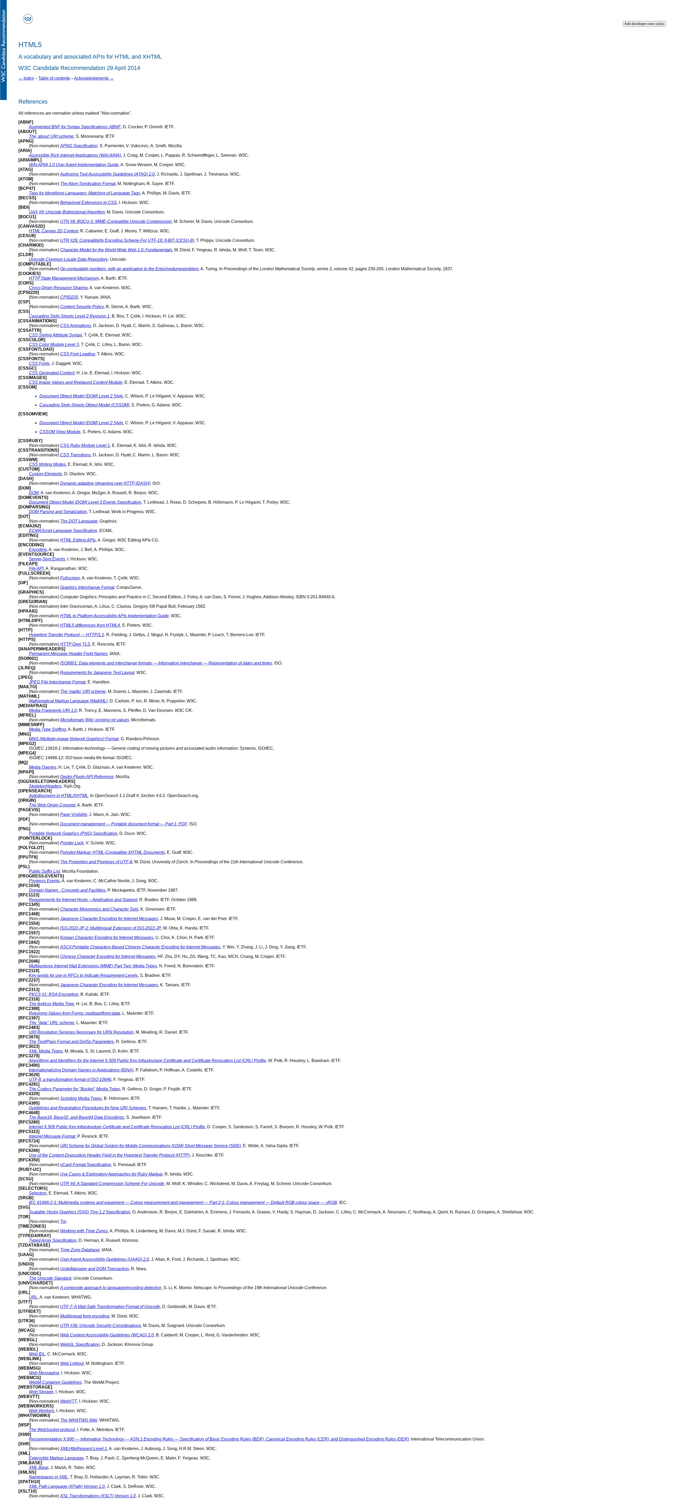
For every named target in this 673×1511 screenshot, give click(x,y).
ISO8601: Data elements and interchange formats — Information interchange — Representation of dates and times (166, 663)
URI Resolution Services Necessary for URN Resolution (81, 1032)
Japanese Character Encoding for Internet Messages (109, 918)
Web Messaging (44, 1373)
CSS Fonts (39, 363)
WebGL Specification (80, 1344)
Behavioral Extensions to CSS (88, 202)
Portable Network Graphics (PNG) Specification (73, 833)
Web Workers (41, 1410)
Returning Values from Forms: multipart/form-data (74, 1013)
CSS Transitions (75, 455)
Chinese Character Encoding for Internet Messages (107, 956)
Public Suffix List (44, 871)
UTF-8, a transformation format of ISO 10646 (70, 1079)
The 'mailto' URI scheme (83, 691)
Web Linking (72, 1363)
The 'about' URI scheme (51, 136)
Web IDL (37, 1354)
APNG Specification (79, 146)
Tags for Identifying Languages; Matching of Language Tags (84, 193)
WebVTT (68, 1401)
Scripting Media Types (81, 1098)
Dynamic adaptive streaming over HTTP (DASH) (105, 483)
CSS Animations (75, 325)
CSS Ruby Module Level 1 (85, 445)
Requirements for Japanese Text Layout (97, 672)
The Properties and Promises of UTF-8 (96, 862)
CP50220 (69, 297)
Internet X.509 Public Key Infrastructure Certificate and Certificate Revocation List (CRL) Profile (117, 1127)
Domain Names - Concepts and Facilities (67, 890)
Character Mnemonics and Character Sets (99, 909)
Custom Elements (45, 474)
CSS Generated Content (51, 373)
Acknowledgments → (94, 78)
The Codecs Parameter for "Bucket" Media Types (74, 1089)
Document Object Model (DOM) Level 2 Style (81, 396)
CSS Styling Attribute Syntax (55, 335)
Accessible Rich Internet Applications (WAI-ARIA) (75, 155)
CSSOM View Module (59, 432)
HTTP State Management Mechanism (64, 278)
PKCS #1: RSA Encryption (53, 994)
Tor (63, 1221)
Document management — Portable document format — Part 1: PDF (123, 824)
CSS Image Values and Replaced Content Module (76, 382)
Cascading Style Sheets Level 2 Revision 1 (69, 316)
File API (36, 568)
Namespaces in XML (48, 1477)
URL (33, 1297)
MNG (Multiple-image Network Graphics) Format (74, 739)
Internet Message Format (52, 1136)
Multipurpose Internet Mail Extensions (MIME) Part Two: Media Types (93, 966)
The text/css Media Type (51, 1004)
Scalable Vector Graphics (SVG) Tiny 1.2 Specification (79, 1212)
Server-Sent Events (47, 559)
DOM (34, 493)
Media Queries (42, 767)
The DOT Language (79, 521)
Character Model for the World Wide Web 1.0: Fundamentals (116, 250)
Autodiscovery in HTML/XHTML (58, 795)
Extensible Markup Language (56, 1458)
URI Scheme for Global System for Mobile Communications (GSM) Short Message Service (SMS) (150, 1146)
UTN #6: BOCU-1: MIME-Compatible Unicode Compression (116, 221)
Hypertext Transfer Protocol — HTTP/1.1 (66, 634)
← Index (26, 78)
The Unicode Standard (50, 1278)
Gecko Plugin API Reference (87, 776)
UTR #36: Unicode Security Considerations (100, 1325)
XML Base (38, 1467)
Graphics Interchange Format (87, 587)
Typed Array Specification (53, 1240)
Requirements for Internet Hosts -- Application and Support (83, 899)
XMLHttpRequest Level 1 (83, 1448)
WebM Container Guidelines (55, 1382)
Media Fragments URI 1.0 (53, 710)
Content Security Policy (82, 306)
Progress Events (44, 881)
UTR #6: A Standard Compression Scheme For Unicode (112, 1183)
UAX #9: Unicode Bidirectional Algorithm (67, 212)
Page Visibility (73, 814)
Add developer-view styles (644, 24)
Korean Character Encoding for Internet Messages (106, 937)
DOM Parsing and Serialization (58, 511)
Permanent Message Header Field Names (68, 653)
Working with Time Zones (84, 1231)
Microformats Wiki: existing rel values (94, 720)
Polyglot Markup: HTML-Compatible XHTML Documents (112, 852)
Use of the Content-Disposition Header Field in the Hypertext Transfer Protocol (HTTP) (109, 1155)
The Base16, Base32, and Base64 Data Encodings (76, 1117)
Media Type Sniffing (47, 729)
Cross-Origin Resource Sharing (58, 287)
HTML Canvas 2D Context (53, 231)
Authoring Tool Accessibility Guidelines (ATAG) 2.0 (107, 174)
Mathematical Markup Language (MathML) (68, 701)
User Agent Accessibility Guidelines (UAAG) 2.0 (104, 1259)
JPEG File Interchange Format (57, 682)
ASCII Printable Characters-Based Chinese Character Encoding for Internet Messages (140, 947)
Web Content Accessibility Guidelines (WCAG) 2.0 (107, 1335)
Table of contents (54, 78)
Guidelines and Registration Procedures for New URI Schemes (87, 1108)
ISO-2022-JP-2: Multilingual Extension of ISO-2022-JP (110, 928)
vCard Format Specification (85, 1164)
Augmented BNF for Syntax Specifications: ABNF (75, 127)
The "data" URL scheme (51, 1022)
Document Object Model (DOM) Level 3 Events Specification (85, 502)
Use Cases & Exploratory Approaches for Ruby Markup (111, 1174)
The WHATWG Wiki (78, 1420)
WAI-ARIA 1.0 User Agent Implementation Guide (74, 164)
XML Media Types (46, 1051)
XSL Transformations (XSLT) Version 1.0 (98, 1496)
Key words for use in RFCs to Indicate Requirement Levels (83, 975)
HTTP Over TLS (75, 644)
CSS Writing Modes (47, 464)
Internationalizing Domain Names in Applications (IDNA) (81, 1070)
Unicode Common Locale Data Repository (68, 259)
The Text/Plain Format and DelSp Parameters (71, 1041)
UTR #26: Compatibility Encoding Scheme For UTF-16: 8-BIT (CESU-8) (127, 240)
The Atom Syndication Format (87, 183)
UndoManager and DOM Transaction (94, 1269)
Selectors (38, 1193)
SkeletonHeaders (45, 786)
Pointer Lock (72, 843)
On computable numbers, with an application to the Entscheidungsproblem (129, 269)
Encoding (38, 549)
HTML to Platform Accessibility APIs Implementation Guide (114, 616)
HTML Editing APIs (78, 540)
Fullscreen (70, 578)
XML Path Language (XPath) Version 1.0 (67, 1486)
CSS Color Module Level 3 (54, 344)
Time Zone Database (80, 1250)
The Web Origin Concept (52, 805)
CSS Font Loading (77, 354)
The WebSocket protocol (52, 1429)
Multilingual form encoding (84, 1316)
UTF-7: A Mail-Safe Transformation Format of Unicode (110, 1306)
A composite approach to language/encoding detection (110, 1287)
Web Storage (41, 1392)
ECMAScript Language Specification (63, 530)
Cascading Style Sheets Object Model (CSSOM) (84, 405)
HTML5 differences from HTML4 (90, 625)
